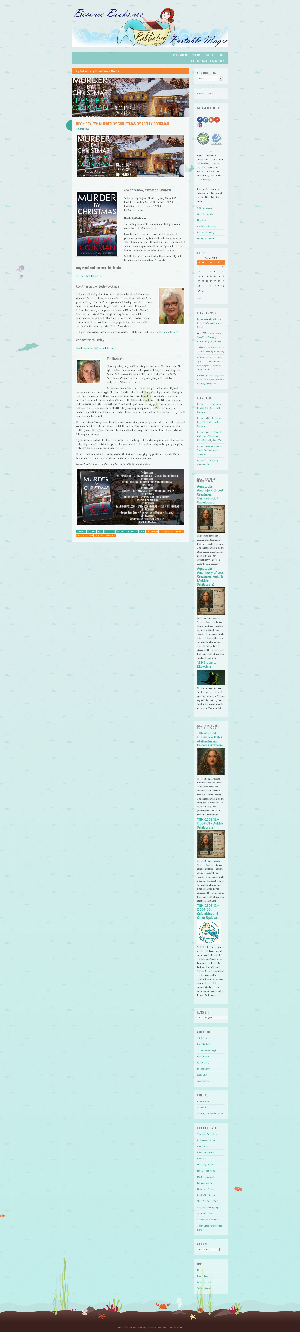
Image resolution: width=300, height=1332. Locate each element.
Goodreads (97, 276)
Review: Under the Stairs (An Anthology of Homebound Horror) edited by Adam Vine (210, 436)
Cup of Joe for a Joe (205, 214)
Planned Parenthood (206, 238)
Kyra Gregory (203, 1062)
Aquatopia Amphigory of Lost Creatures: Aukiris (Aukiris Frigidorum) (210, 576)
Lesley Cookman (152, 531)
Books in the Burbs (205, 1152)
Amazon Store (203, 1101)
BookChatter (202, 1146)
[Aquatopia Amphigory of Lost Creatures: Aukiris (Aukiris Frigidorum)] (211, 614)
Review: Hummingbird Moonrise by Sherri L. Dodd (210, 365)
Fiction (99, 531)
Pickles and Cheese (205, 1189)
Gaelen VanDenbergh (206, 1050)
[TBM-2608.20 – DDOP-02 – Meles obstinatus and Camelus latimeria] (211, 775)
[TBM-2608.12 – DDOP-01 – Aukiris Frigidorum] (211, 857)
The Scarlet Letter (205, 1213)
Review (141, 531)
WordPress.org (203, 1288)
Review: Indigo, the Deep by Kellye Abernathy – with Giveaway (209, 422)
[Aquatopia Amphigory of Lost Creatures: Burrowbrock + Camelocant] (211, 532)
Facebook (87, 348)
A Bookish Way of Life (207, 1134)
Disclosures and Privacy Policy (207, 61)
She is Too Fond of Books (208, 1201)
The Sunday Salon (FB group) (210, 1113)
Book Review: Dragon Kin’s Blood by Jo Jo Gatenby (209, 323)
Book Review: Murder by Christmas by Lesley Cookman (122, 124)
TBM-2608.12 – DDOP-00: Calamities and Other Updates (208, 912)
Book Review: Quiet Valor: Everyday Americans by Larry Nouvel (209, 337)
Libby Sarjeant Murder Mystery (171, 531)
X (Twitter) (112, 348)
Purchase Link (83, 276)
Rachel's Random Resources (105, 535)
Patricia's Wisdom (205, 1183)
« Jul (199, 299)
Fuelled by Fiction (205, 1164)
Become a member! (205, 93)
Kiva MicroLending (205, 232)
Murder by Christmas (84, 535)
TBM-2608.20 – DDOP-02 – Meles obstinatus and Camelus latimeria (210, 739)
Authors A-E (81, 531)
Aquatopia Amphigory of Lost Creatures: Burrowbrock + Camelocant (210, 494)
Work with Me (180, 55)
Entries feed (202, 1276)
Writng (210, 55)
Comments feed (204, 1282)
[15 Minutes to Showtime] (211, 684)
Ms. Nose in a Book (205, 1177)
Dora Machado (204, 1044)
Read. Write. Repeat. (206, 1195)
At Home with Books (206, 1140)
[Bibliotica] (150, 50)
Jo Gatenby (202, 319)
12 (211, 276)
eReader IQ (202, 1107)
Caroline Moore (175, 1327)
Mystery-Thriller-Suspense (127, 531)
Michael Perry (203, 1069)
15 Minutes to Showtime (206, 665)
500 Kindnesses (204, 208)
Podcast (197, 55)
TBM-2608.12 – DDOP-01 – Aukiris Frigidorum (210, 823)
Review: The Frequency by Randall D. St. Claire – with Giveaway (209, 408)
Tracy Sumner (203, 1081)
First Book (201, 220)
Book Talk (91, 531)
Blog (78, 348)
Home (221, 55)
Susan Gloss (202, 1075)
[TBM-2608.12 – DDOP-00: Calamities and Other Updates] (209, 943)
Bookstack (201, 1158)
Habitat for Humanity (206, 226)
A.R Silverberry (203, 1038)
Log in (200, 1270)
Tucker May (202, 347)
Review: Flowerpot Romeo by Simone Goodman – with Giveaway (210, 450)
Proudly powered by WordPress (131, 1327)
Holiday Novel (109, 531)
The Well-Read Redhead (208, 1220)
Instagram (99, 348)
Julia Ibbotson (203, 1056)
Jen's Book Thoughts (206, 1171)
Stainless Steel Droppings (208, 1207)
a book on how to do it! (166, 332)
